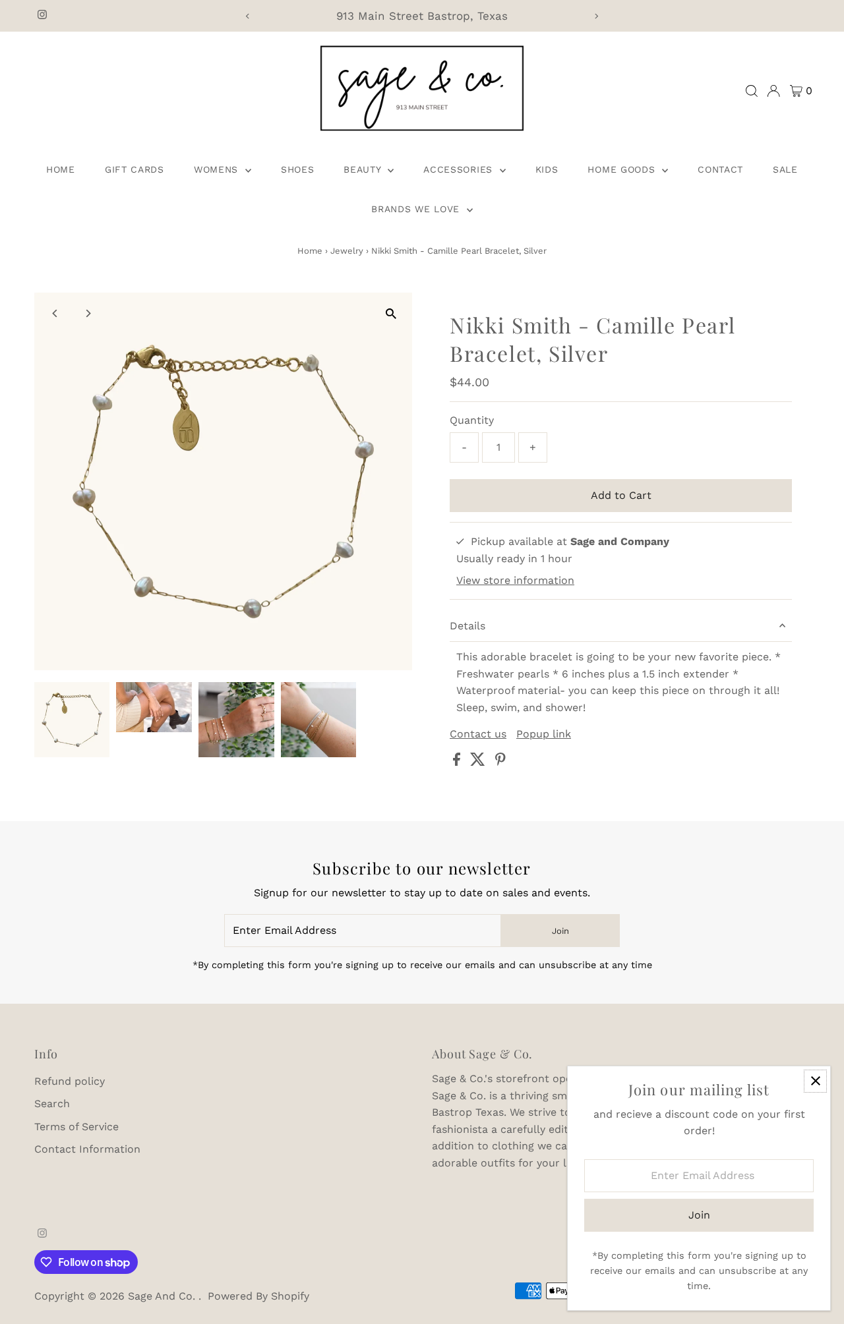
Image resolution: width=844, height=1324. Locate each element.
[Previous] (247, 16)
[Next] (596, 16)
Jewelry (346, 251)
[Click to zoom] (391, 314)
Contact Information (87, 1149)
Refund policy (69, 1081)
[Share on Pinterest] (500, 762)
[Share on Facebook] (458, 762)
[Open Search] (752, 91)
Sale (785, 169)
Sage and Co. (163, 1296)
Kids (546, 169)
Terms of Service (76, 1126)
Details (467, 625)
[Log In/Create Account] (773, 91)
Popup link (543, 734)
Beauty (364, 169)
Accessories (459, 169)
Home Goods (623, 169)
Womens (218, 169)
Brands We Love (417, 209)
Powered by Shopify (258, 1296)
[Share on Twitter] (479, 762)
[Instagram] (42, 16)
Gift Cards (134, 169)
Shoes (298, 169)
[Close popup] (815, 1081)
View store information (515, 580)
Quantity (472, 420)
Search (52, 1103)
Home (60, 169)
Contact (720, 169)
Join (560, 931)
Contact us (478, 734)
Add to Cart (621, 495)
